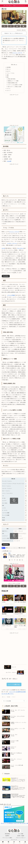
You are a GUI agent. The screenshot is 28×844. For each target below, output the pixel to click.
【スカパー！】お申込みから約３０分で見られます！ (14, 823)
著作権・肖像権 (20, 835)
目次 (12, 64)
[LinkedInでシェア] (17, 518)
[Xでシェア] (5, 26)
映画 (4, 547)
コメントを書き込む (14, 684)
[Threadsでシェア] (11, 515)
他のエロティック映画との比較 (14, 86)
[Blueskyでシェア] (17, 512)
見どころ (8, 69)
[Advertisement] (14, 109)
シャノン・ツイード (17, 52)
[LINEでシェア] (23, 26)
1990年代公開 (22, 547)
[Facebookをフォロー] (14, 560)
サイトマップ (14, 839)
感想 (8, 75)
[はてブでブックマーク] (17, 26)
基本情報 (8, 67)
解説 (8, 77)
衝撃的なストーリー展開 (13, 80)
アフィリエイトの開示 (7, 837)
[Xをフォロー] (12, 560)
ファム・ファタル (10, 73)
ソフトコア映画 (11, 295)
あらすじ (8, 71)
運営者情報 (7, 833)
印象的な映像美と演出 (12, 82)
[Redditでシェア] (17, 515)
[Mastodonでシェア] (11, 512)
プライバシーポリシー (20, 837)
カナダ (3, 248)
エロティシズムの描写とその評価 (15, 84)
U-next (8, 161)
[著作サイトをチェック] (9, 560)
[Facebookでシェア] (11, 26)
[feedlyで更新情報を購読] (20, 560)
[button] (24, 701)
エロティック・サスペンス (12, 547)
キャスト (8, 88)
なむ (9, 553)
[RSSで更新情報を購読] (22, 560)
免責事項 (7, 835)
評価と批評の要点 (11, 78)
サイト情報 (20, 833)
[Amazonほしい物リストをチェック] (17, 560)
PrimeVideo (5, 276)
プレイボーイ (20, 248)
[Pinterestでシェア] (11, 518)
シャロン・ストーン (12, 243)
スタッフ (8, 90)
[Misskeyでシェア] (23, 512)
